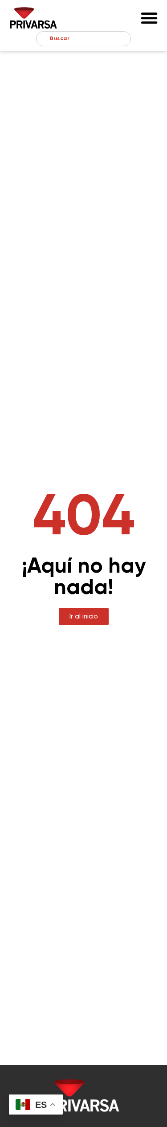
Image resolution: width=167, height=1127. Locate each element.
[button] (149, 17)
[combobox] (83, 38)
